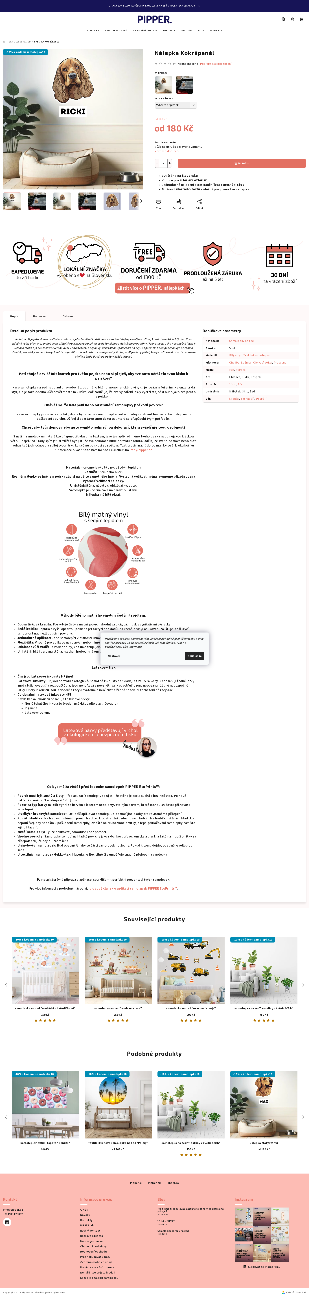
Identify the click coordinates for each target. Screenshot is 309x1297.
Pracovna (280, 363)
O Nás (84, 1210)
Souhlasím (195, 656)
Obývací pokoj (262, 363)
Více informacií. (132, 647)
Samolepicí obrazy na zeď (173, 1231)
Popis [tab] (14, 316)
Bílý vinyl (235, 355)
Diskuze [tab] (68, 316)
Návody (85, 1215)
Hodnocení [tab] (40, 316)
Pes (231, 370)
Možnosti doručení (167, 151)
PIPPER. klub (88, 1225)
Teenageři (247, 399)
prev (6, 985)
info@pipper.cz (141, 450)
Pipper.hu (154, 1183)
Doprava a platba (91, 1236)
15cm (232, 384)
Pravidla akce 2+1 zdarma (97, 1267)
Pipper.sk (136, 1183)
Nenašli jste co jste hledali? (98, 1273)
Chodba (234, 363)
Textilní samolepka (256, 355)
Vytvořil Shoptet (296, 1292)
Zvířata (241, 370)
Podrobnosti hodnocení (215, 64)
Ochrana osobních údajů (96, 1262)
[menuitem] (93, 30)
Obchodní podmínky (93, 1246)
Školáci (234, 399)
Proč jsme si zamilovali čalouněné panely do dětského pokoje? (190, 1210)
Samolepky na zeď (241, 341)
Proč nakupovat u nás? (95, 1257)
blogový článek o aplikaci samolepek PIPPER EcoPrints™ (133, 888)
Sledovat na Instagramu (264, 1267)
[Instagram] (7, 1222)
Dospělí (261, 399)
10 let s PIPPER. (166, 1221)
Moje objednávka (91, 1241)
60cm (241, 384)
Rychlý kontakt (90, 1231)
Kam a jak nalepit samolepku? (100, 1278)
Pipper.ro (173, 1183)
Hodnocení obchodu (93, 1252)
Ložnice (246, 363)
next (303, 985)
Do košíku (243, 163)
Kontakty (86, 1220)
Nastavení (114, 656)
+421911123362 (13, 1214)
